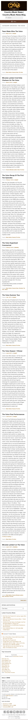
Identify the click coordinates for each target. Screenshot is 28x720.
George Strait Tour (5, 666)
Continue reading (7, 536)
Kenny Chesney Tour (6, 662)
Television (21, 288)
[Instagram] (20, 712)
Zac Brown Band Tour (6, 671)
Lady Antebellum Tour (6, 660)
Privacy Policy (17, 716)
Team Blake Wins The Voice (12, 31)
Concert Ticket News (9, 634)
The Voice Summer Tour (11, 295)
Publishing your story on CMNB (9, 705)
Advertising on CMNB (7, 703)
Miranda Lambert (13, 169)
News (17, 72)
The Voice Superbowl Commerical (10, 244)
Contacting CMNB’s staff (8, 706)
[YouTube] (14, 712)
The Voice (21, 72)
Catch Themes (17, 717)
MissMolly (17, 247)
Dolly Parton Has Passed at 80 (9, 640)
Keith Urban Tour (5, 658)
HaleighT (14, 33)
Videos (6, 289)
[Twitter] (8, 712)
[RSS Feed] (17, 712)
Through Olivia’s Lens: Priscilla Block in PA (12, 641)
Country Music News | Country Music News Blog (14, 13)
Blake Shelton (9, 72)
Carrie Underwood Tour (6, 663)
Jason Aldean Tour (6, 669)
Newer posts (24, 600)
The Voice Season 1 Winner (12, 351)
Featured (14, 72)
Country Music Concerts (18, 656)
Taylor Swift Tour (5, 668)
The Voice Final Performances (13, 414)
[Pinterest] (11, 712)
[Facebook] (5, 712)
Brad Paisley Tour (5, 665)
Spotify (24, 712)
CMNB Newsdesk (9, 695)
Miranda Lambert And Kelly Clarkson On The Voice (12, 79)
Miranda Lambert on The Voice (13, 545)
